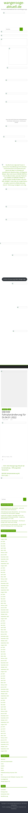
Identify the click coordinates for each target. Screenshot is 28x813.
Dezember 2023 (4, 610)
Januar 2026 (4, 554)
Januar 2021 (4, 687)
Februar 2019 (4, 737)
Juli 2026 (3, 541)
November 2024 (4, 585)
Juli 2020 (3, 700)
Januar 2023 (4, 634)
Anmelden (3, 789)
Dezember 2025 (4, 557)
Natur (2, 768)
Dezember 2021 (4, 662)
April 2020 (3, 707)
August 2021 (4, 671)
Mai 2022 (3, 651)
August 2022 (4, 645)
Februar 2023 (4, 632)
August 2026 (4, 539)
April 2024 (3, 601)
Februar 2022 (4, 658)
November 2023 (4, 612)
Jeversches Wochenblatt (6, 761)
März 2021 (3, 682)
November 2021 (4, 665)
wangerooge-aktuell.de (14, 4)
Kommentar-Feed (5, 794)
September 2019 (5, 722)
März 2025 (3, 576)
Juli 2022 (3, 647)
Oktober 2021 (4, 667)
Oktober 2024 (4, 587)
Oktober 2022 (4, 640)
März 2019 (3, 735)
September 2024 (5, 590)
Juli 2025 (3, 568)
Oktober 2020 (4, 693)
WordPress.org (4, 796)
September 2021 (5, 669)
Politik (2, 770)
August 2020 (4, 698)
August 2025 (4, 565)
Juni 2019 (3, 729)
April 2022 (3, 654)
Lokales (2, 766)
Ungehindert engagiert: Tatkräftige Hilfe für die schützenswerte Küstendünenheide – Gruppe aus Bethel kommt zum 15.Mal (13, 517)
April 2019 (3, 733)
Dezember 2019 (4, 715)
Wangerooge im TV (5, 781)
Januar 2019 (4, 740)
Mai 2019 (3, 731)
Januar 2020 (4, 713)
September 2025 (5, 563)
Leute (9, 409)
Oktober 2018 (4, 746)
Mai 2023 (3, 625)
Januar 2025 (4, 581)
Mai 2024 (3, 598)
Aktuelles (4, 409)
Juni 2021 (3, 676)
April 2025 (3, 574)
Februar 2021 (4, 685)
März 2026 (3, 550)
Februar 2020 (4, 711)
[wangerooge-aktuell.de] (2, 366)
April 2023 (3, 627)
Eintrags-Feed (4, 792)
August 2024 (4, 592)
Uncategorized (4, 779)
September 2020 (5, 696)
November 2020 (4, 691)
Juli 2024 (3, 594)
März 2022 (3, 656)
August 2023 (4, 618)
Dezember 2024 (4, 583)
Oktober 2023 (4, 614)
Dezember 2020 (4, 689)
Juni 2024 (3, 596)
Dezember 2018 (4, 742)
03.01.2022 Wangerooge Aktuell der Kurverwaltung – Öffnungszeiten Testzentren (13, 468)
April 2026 (3, 548)
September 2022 (5, 643)
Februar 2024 (4, 605)
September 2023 (5, 616)
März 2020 (3, 709)
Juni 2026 (3, 543)
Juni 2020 (3, 702)
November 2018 (4, 744)
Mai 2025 (3, 572)
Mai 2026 (3, 546)
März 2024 (3, 603)
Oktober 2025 (4, 561)
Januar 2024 (4, 607)
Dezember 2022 (4, 636)
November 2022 (4, 638)
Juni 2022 (3, 649)
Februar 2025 (4, 579)
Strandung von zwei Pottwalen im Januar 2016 (12, 777)
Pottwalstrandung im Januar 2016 (9, 772)
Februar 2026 (4, 552)
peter (11, 419)
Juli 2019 (3, 726)
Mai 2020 (3, 704)
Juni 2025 (3, 570)
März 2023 (3, 629)
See (2, 774)
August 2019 (4, 724)
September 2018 (5, 748)
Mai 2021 (3, 678)
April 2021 (3, 680)
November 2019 (4, 718)
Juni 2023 (3, 623)
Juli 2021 (3, 673)
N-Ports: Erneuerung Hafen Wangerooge (14, 279)
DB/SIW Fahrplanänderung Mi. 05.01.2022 (11, 474)
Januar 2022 (4, 660)
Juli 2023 (3, 621)
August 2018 (4, 751)
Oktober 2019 (4, 720)
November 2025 (4, 559)
